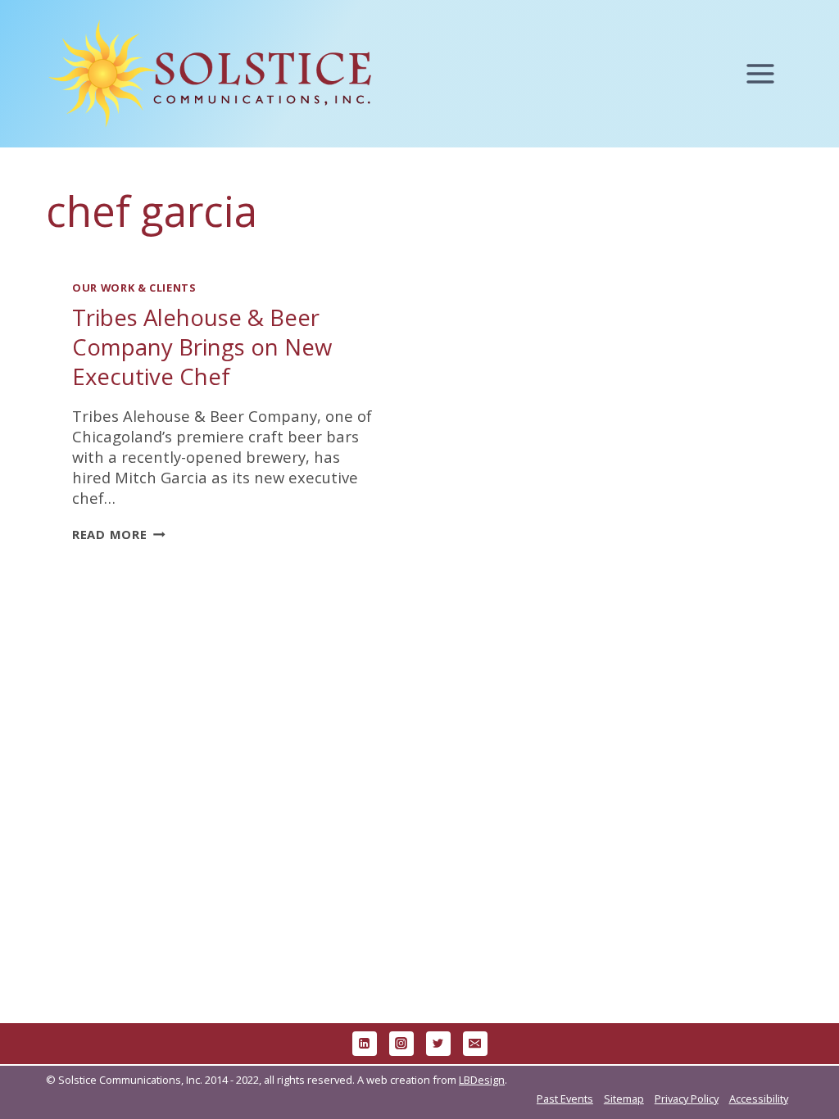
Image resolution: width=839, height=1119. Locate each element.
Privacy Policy (687, 1098)
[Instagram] (401, 1043)
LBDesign (482, 1079)
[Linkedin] (364, 1043)
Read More (119, 534)
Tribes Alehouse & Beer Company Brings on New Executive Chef (202, 347)
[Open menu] (768, 74)
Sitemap (624, 1098)
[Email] (475, 1043)
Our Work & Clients (134, 287)
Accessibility (758, 1098)
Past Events (565, 1098)
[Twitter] (438, 1043)
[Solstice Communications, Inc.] (210, 74)
